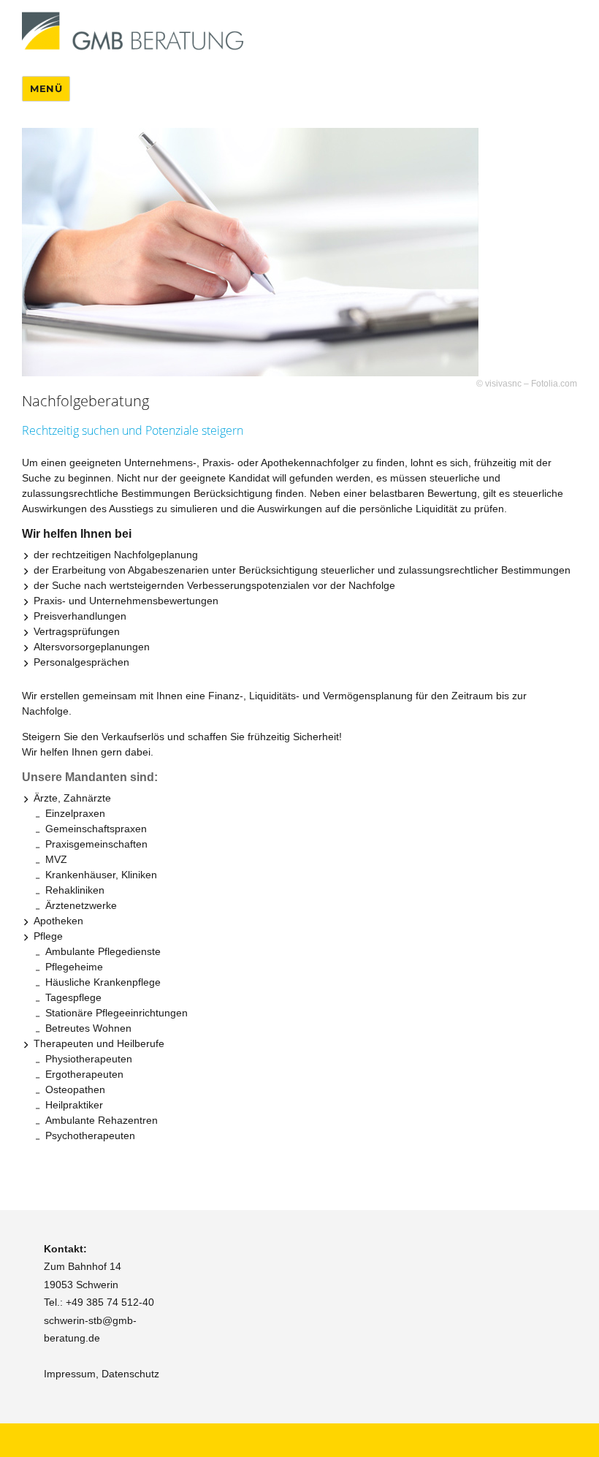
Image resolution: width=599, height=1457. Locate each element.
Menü (46, 88)
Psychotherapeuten (90, 1135)
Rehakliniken (74, 890)
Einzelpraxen (75, 813)
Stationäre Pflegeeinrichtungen (116, 1013)
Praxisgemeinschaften (96, 844)
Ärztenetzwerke (81, 905)
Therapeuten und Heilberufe (99, 1043)
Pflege (48, 936)
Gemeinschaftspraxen (96, 828)
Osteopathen (75, 1089)
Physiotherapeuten (88, 1059)
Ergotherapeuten (84, 1074)
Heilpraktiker (74, 1105)
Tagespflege (73, 997)
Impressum (70, 1374)
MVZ (56, 859)
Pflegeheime (74, 967)
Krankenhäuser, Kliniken (101, 874)
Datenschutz (130, 1374)
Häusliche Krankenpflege (103, 982)
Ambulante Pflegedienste (103, 951)
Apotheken (58, 921)
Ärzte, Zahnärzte (72, 798)
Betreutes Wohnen (88, 1028)
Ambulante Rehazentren (101, 1120)
